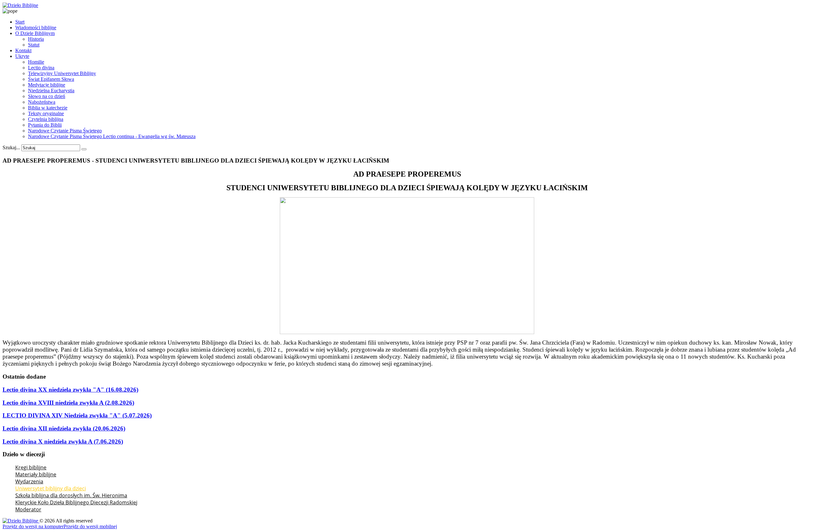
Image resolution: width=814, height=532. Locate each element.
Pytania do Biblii (45, 125)
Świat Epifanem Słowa (51, 79)
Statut (33, 44)
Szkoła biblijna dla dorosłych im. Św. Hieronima (71, 495)
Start (19, 21)
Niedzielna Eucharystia (51, 90)
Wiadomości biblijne (35, 27)
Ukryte (22, 56)
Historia (36, 39)
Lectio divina (41, 67)
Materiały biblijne (35, 474)
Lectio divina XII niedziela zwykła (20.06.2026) (64, 428)
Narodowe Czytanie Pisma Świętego (65, 130)
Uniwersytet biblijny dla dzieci (50, 488)
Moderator (28, 509)
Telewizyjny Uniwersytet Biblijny (62, 73)
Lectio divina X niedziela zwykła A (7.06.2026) (63, 441)
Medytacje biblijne (46, 85)
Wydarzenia (29, 481)
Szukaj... (11, 147)
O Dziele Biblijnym (35, 33)
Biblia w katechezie (47, 107)
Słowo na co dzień (46, 96)
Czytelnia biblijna (45, 119)
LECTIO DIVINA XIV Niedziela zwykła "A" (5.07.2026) (77, 415)
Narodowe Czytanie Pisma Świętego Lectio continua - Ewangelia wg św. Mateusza (112, 136)
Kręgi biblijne (30, 467)
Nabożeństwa (41, 102)
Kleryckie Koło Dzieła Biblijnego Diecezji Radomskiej (76, 502)
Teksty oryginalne (46, 113)
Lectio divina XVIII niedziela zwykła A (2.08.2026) (68, 402)
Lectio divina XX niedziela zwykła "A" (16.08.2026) (70, 389)
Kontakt (23, 50)
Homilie (36, 62)
